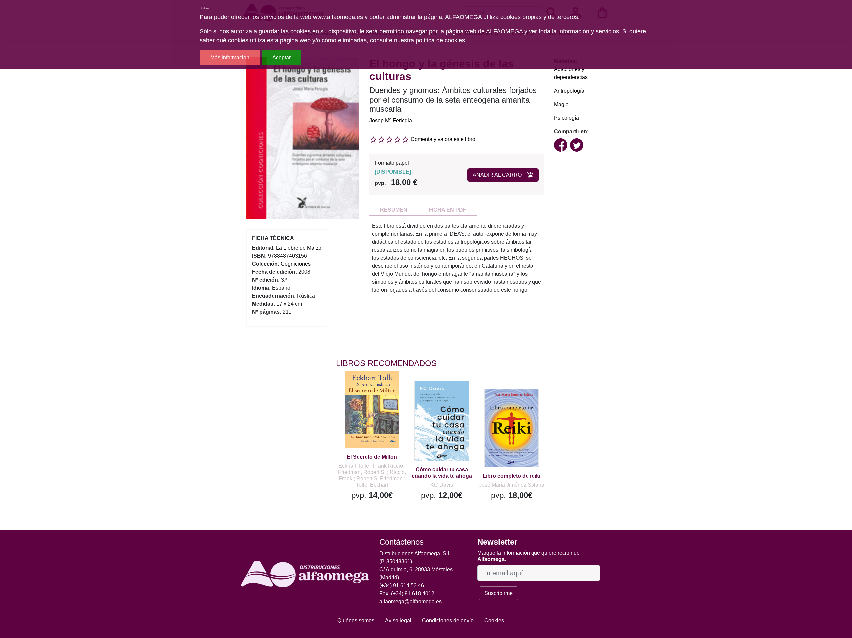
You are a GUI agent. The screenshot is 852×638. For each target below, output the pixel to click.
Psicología (566, 118)
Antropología (569, 91)
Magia (561, 104)
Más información (229, 57)
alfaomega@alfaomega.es (410, 601)
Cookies (494, 620)
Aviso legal (398, 620)
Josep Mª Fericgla (390, 120)
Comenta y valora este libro (443, 139)
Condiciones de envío (448, 620)
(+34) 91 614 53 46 (401, 585)
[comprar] (377, 385)
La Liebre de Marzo (298, 248)
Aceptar (281, 57)
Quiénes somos (355, 620)
